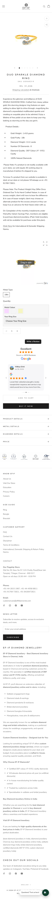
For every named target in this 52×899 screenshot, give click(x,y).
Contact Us (7, 536)
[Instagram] (10, 605)
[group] (26, 262)
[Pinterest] (16, 605)
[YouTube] (22, 605)
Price (6, 442)
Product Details (12, 419)
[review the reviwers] (11, 375)
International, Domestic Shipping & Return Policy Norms (23, 550)
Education (7, 487)
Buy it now (26, 406)
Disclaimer (7, 540)
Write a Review (33, 341)
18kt (6, 294)
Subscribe (13, 637)
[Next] (37, 67)
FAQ (5, 532)
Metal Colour (9, 307)
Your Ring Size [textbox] (10, 316)
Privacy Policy (9, 491)
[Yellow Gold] (21, 311)
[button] (45, 243)
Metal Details (11, 426)
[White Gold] (14, 311)
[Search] (44, 6)
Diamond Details (13, 434)
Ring (5, 510)
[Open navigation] (3, 6)
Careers (6, 496)
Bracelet (6, 518)
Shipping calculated (20, 90)
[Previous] (14, 67)
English (25, 885)
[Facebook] (4, 605)
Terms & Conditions (11, 545)
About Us (7, 479)
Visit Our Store (9, 483)
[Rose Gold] (7, 311)
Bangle (6, 514)
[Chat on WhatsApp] (45, 892)
